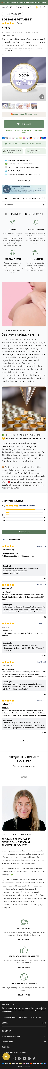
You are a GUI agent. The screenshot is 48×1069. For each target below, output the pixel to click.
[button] (24, 114)
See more (24, 777)
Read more (22, 180)
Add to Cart (24, 124)
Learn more (24, 940)
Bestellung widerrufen (14, 1052)
